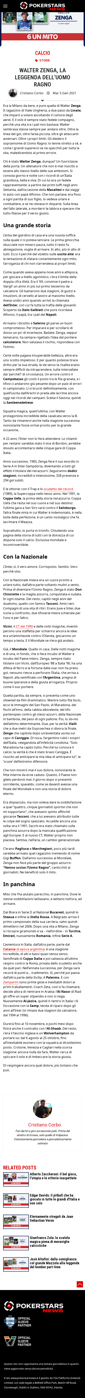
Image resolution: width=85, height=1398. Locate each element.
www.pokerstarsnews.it (24, 1378)
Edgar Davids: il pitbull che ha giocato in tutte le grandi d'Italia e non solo (55, 1199)
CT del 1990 (24, 626)
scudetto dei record (58, 489)
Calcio (42, 53)
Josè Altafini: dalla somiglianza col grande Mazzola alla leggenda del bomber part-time (54, 1263)
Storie (44, 60)
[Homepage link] (42, 6)
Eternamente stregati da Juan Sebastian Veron (51, 1219)
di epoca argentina (23, 949)
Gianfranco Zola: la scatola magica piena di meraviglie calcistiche (50, 1242)
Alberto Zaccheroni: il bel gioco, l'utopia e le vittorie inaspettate (53, 1176)
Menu (7, 6)
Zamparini (10, 982)
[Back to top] (80, 1284)
